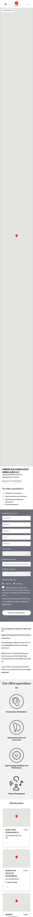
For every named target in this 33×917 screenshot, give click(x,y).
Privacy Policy (15, 602)
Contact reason (6, 549)
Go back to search (9, 10)
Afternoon (8, 584)
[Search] (28, 4)
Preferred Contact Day (8, 569)
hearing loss (9, 642)
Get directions (6, 481)
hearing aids (8, 645)
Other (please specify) (8, 559)
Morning (19, 584)
